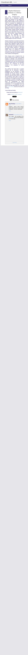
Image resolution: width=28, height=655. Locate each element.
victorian (20, 94)
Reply (10, 110)
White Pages (11, 117)
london (16, 94)
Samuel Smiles (10, 86)
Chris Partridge (12, 103)
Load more (15, 142)
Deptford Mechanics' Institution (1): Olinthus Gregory (14, 12)
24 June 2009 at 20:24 (18, 114)
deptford (12, 94)
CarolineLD (20, 92)
